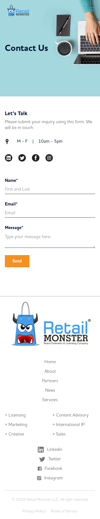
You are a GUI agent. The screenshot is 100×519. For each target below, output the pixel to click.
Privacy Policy (34, 511)
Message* (14, 228)
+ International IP (68, 425)
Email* (11, 204)
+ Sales (59, 434)
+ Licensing (15, 415)
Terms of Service (63, 511)
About (50, 371)
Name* (11, 181)
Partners (50, 381)
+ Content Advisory (70, 415)
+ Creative (14, 434)
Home (50, 362)
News (50, 390)
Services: (50, 400)
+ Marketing (16, 425)
